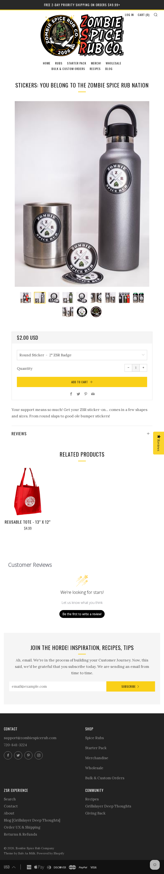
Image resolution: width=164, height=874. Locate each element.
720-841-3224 (15, 745)
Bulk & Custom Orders (68, 68)
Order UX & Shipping (22, 827)
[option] (82, 194)
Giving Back (95, 813)
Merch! (96, 63)
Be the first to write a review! (82, 614)
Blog (109, 68)
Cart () (143, 14)
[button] (25, 297)
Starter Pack (76, 63)
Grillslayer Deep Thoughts (108, 806)
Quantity (24, 368)
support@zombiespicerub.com (30, 738)
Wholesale (113, 63)
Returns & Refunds (20, 834)
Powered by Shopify (50, 853)
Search (10, 799)
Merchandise (96, 758)
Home (46, 63)
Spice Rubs (94, 738)
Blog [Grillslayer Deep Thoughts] (32, 820)
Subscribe (129, 686)
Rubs (58, 63)
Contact (11, 806)
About (9, 813)
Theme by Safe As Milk (19, 853)
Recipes (95, 68)
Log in (129, 14)
